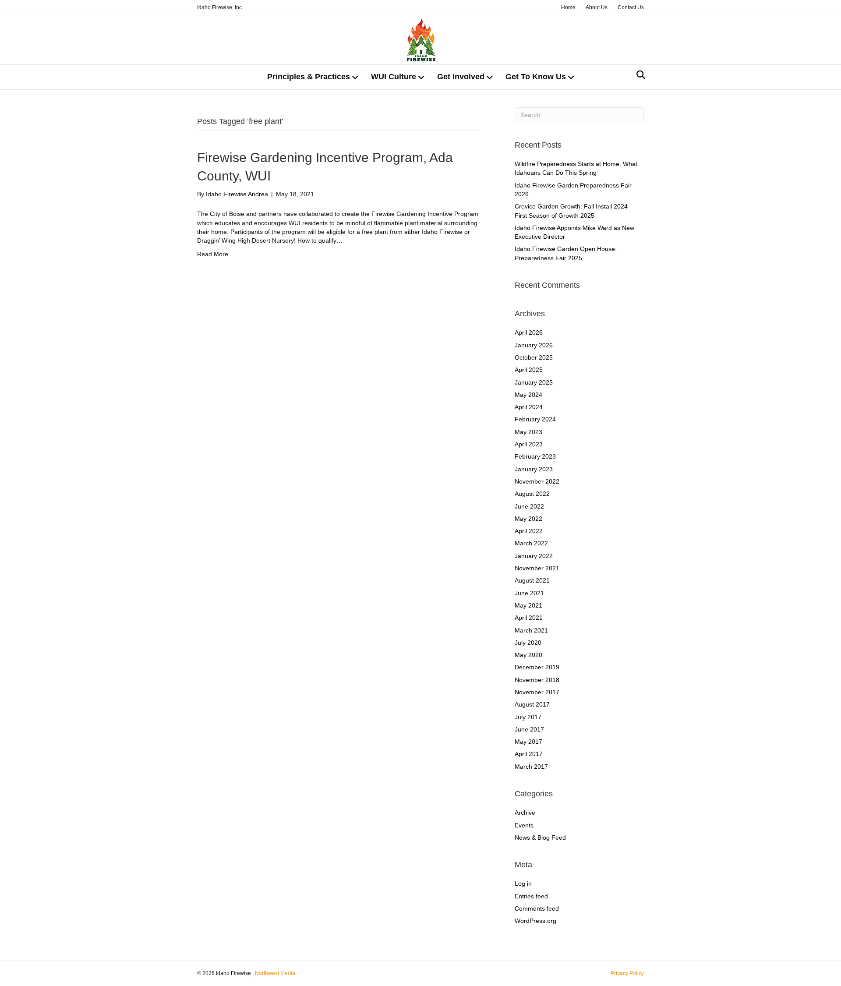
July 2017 (528, 717)
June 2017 (529, 729)
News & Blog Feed (540, 837)
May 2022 (528, 518)
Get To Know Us (535, 76)
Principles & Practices (308, 76)
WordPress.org (535, 920)
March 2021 (531, 630)
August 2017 (532, 704)
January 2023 (534, 469)
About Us (597, 7)
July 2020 (528, 642)
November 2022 (537, 481)
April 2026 (529, 332)
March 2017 (531, 766)
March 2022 (531, 543)
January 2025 (534, 382)
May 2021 (528, 605)
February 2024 (535, 419)
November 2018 (537, 679)
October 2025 (534, 357)
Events (524, 825)
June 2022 (529, 506)
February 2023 (535, 456)
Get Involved (460, 76)
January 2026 (534, 345)
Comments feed (537, 908)
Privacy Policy (627, 973)
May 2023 (528, 431)
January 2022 (534, 555)
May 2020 (528, 654)
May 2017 (528, 741)
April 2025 (529, 369)
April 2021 (529, 617)
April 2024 (529, 406)
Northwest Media (275, 973)
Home (568, 7)
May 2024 (528, 394)
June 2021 (529, 593)
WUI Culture (393, 76)
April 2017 (529, 753)
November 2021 (537, 568)
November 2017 (537, 692)
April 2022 (529, 530)
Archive (525, 812)
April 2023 (529, 444)
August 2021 (532, 580)
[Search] (638, 75)
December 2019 (537, 667)
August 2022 (532, 493)
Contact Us (631, 7)
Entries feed (531, 896)
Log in (523, 883)
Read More (212, 254)
